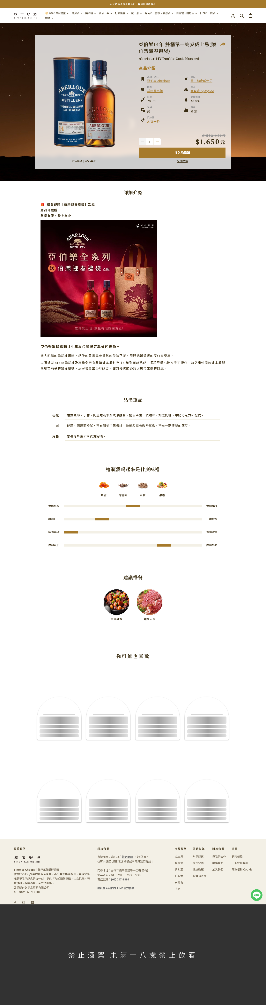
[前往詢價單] (250, 15)
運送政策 (198, 869)
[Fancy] (32, 902)
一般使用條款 (240, 863)
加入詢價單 (182, 152)
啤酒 (177, 889)
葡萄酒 (179, 863)
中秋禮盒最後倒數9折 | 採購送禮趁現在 (133, 4)
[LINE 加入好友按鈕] (256, 891)
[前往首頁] (25, 15)
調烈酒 (179, 869)
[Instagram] (23, 902)
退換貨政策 (199, 876)
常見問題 (198, 856)
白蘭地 (179, 882)
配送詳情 (182, 161)
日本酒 (179, 876)
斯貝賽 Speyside (202, 90)
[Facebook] (15, 902)
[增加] (157, 141)
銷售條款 (237, 856)
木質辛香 (153, 121)
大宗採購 (198, 863)
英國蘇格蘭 (155, 90)
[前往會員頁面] (233, 16)
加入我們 (217, 869)
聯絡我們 (217, 863)
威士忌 (179, 856)
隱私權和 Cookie (242, 869)
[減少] (142, 141)
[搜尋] (242, 15)
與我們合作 (219, 856)
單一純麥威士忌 (201, 80)
